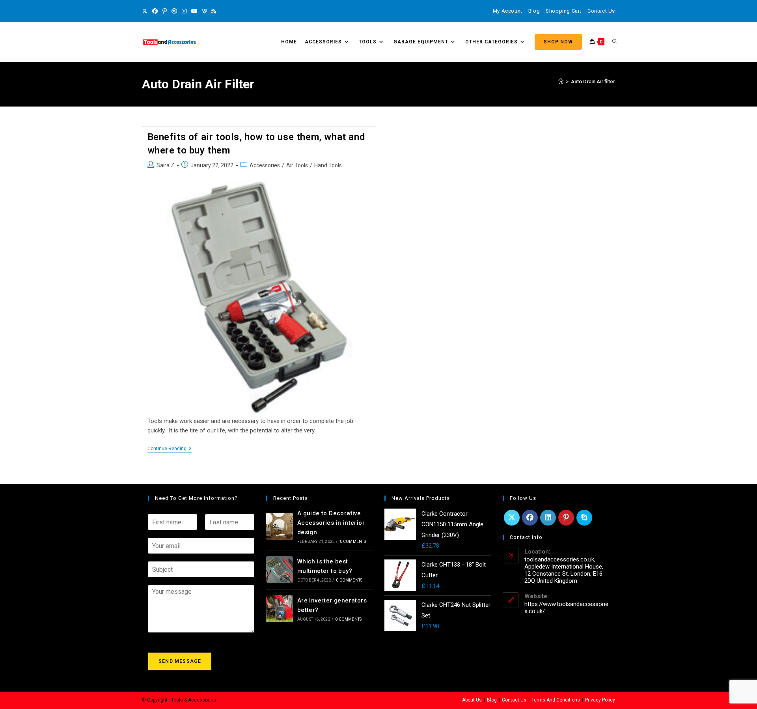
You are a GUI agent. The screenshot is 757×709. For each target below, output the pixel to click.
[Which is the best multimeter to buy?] (279, 569)
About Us (472, 700)
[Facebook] (155, 11)
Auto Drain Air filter (593, 81)
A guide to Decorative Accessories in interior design (331, 523)
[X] (146, 11)
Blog (534, 11)
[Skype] (584, 518)
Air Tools (297, 165)
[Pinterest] (164, 11)
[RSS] (213, 11)
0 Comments (353, 541)
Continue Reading (169, 448)
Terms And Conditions (555, 700)
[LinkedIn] (548, 518)
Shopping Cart (564, 11)
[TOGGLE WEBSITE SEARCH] (614, 42)
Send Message (179, 661)
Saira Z (165, 165)
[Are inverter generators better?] (279, 608)
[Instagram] (184, 11)
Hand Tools (328, 165)
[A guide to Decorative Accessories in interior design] (279, 526)
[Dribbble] (174, 11)
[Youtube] (194, 11)
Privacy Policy (600, 700)
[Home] (560, 81)
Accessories (265, 165)
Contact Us (601, 11)
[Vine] (204, 11)
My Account (507, 11)
